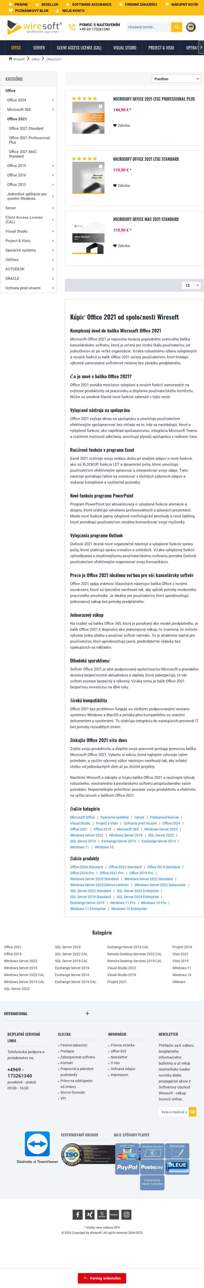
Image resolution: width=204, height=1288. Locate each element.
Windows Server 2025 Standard (94, 879)
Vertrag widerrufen (105, 1278)
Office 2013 (16, 184)
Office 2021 (17, 119)
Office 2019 (16, 166)
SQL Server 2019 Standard (90, 897)
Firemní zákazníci (73, 1045)
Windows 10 (104, 847)
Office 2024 (16, 100)
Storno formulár (72, 1092)
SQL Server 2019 (83, 841)
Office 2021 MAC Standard (23, 154)
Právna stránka (123, 1045)
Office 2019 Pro (141, 873)
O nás (115, 1063)
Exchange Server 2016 (159, 841)
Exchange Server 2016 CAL (128, 947)
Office (10, 90)
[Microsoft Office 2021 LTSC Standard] (88, 178)
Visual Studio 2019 (121, 975)
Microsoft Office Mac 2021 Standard (146, 219)
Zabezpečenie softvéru (77, 1057)
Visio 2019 (180, 961)
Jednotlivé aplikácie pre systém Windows (27, 196)
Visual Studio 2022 (121, 968)
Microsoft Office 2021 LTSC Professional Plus (154, 99)
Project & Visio (17, 241)
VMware (178, 982)
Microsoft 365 (19, 109)
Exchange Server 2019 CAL (76, 982)
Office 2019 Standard (163, 867)
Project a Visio (107, 823)
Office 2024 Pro (82, 873)
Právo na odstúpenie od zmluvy (76, 1084)
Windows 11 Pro (122, 903)
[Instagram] (126, 1215)
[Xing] (90, 1215)
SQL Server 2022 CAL (71, 954)
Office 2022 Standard (125, 867)
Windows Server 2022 (86, 835)
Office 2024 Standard (86, 867)
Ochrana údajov (123, 1069)
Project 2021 (117, 982)
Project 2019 (182, 947)
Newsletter (119, 1057)
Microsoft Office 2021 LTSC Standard (146, 159)
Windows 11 (79, 847)
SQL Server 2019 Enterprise (138, 897)
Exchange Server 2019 (119, 841)
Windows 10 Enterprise (129, 909)
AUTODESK (14, 269)
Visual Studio (16, 231)
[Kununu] (114, 1215)
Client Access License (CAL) (24, 219)
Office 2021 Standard (26, 128)
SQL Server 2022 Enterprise (138, 891)
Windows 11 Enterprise (87, 909)
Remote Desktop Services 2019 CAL (134, 961)
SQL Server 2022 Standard (90, 891)
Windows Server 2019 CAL (24, 982)
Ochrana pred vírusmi (23, 288)
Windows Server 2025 (161, 829)
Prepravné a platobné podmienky (77, 1072)
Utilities (11, 259)
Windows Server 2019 (126, 835)
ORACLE (12, 278)
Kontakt (66, 1063)
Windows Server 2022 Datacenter (160, 885)
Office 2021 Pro (112, 873)
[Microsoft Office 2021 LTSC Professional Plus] (88, 118)
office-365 (118, 1051)
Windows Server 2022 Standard (148, 879)
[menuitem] (181, 4)
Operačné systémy (20, 250)
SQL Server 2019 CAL (71, 961)
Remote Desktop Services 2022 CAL (134, 954)
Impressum (119, 1075)
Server (10, 208)
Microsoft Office (82, 817)
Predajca (67, 1051)
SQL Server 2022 (161, 835)
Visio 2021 (180, 954)
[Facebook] (78, 1215)
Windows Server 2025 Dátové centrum (99, 885)
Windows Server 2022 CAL (24, 975)
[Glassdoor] (102, 1215)
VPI (63, 1098)
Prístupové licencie (164, 817)
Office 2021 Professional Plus (29, 140)
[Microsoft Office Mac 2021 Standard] (88, 238)
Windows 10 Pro (153, 903)
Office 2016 (16, 175)
